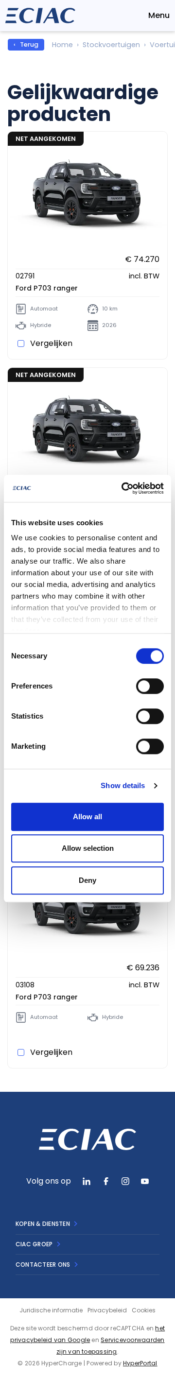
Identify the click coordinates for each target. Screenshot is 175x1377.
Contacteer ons (43, 1264)
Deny (87, 880)
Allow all (87, 816)
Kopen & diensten (43, 1224)
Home (62, 44)
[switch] (150, 686)
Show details (123, 785)
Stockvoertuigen (111, 44)
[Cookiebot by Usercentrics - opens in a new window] (123, 488)
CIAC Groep (34, 1244)
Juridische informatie (51, 1310)
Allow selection (88, 848)
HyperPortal (140, 1363)
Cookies (144, 1310)
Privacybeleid (107, 1310)
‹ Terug (26, 44)
